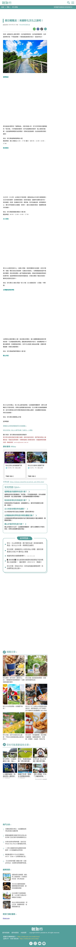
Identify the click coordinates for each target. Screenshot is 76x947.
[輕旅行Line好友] (44, 943)
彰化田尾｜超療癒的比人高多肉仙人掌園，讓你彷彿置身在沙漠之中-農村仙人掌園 (25, 550)
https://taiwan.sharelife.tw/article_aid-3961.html (27, 482)
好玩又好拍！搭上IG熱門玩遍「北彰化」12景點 (18, 430)
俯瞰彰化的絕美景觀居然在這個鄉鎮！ (15, 426)
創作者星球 (15, 932)
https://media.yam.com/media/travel (28, 936)
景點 (8, 7)
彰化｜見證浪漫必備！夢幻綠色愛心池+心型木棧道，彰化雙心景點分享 (24, 760)
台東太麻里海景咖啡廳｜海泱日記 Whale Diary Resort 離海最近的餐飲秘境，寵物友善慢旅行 (16, 843)
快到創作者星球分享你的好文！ (63, 7)
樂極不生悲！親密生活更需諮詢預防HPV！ (24, 776)
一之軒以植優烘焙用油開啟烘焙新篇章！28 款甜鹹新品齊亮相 (15, 849)
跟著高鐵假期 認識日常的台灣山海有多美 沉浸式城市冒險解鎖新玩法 (15, 836)
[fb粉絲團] (31, 943)
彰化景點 (15, 7)
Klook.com (6, 918)
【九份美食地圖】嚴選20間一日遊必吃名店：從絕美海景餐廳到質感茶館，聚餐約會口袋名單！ (16, 862)
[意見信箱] (39, 943)
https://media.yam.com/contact (29, 938)
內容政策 (23, 932)
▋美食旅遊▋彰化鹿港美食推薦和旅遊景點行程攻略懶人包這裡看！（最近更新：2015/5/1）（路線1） (25, 561)
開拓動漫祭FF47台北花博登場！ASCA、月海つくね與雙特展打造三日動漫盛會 (16, 856)
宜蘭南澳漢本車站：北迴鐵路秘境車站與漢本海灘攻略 (15, 830)
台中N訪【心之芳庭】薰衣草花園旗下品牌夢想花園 (39, 760)
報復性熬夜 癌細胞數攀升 (16, 556)
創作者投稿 (5, 932)
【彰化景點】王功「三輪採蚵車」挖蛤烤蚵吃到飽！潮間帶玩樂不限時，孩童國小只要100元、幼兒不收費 (39, 776)
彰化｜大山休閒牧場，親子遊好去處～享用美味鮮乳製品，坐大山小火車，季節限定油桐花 (25, 544)
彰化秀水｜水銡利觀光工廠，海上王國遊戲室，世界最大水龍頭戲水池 (9, 760)
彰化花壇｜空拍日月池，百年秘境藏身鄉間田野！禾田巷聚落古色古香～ (25, 567)
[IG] (35, 943)
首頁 (2, 7)
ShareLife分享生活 (24, 24)
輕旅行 (7, 2)
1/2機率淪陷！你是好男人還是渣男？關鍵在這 (9, 776)
